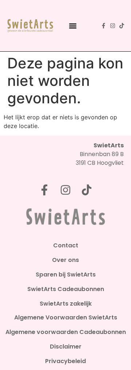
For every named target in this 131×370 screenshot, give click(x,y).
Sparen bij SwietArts (66, 274)
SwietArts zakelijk (66, 303)
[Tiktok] (121, 25)
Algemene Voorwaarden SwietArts (65, 317)
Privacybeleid (65, 361)
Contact (65, 245)
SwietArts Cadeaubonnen (65, 289)
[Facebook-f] (103, 25)
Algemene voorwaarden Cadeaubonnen (65, 332)
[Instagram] (112, 25)
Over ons (65, 260)
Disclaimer (66, 346)
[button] (73, 26)
